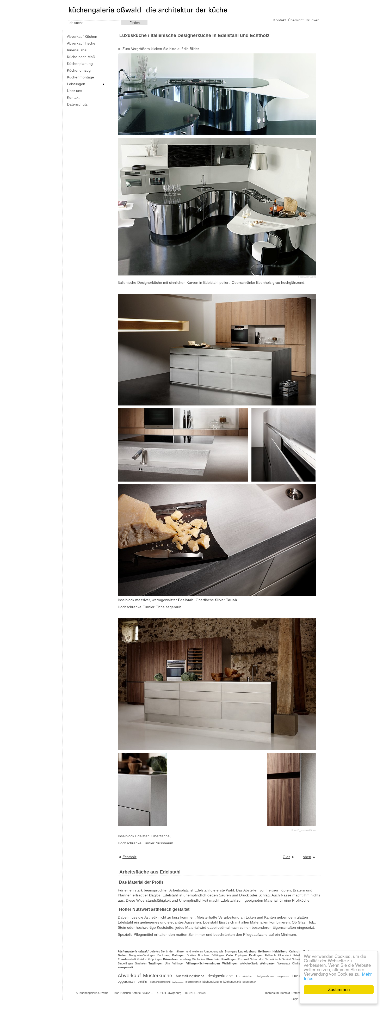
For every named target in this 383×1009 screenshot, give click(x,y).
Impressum (271, 992)
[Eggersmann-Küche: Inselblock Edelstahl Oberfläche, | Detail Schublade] (142, 825)
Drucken (312, 20)
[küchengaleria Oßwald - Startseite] (105, 13)
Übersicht (296, 20)
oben (307, 857)
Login (295, 998)
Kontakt (279, 20)
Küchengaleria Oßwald (93, 992)
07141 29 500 (197, 992)
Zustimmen (339, 989)
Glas (286, 857)
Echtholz (129, 857)
